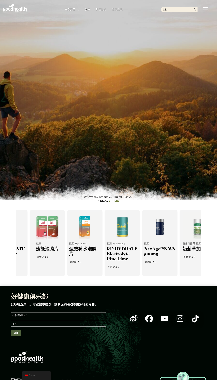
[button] (206, 9)
